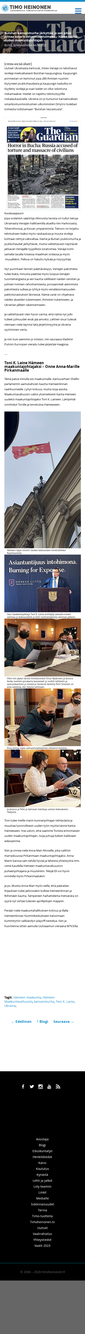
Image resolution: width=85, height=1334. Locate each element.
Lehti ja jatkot (42, 1180)
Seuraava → (63, 1021)
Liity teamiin (42, 1186)
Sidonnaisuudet (42, 1204)
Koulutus (42, 1169)
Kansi (42, 1163)
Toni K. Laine (65, 1001)
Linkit (42, 1192)
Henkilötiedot (42, 1157)
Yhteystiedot (42, 1240)
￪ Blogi (42, 1021)
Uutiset (42, 1228)
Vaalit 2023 (42, 1246)
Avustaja (42, 1139)
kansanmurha (44, 1001)
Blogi (8, 45)
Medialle (42, 1198)
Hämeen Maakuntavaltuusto (29, 999)
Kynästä (42, 1175)
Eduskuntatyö (42, 1151)
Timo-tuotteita (42, 1216)
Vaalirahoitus (42, 1234)
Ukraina (10, 1006)
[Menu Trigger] (78, 11)
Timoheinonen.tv (42, 1222)
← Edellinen (21, 1021)
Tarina (42, 1210)
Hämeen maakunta (27, 997)
